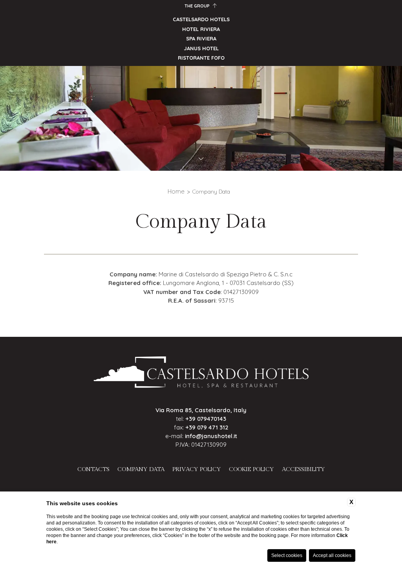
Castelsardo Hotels (201, 19)
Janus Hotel (201, 48)
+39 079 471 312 (206, 427)
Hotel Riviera (201, 29)
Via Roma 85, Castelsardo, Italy (201, 410)
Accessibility (303, 469)
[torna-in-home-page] (201, 373)
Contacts (93, 469)
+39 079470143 (205, 418)
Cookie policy (251, 469)
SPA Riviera (201, 38)
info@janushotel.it (211, 436)
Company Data (211, 191)
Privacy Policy (196, 469)
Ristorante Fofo (201, 58)
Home (176, 191)
